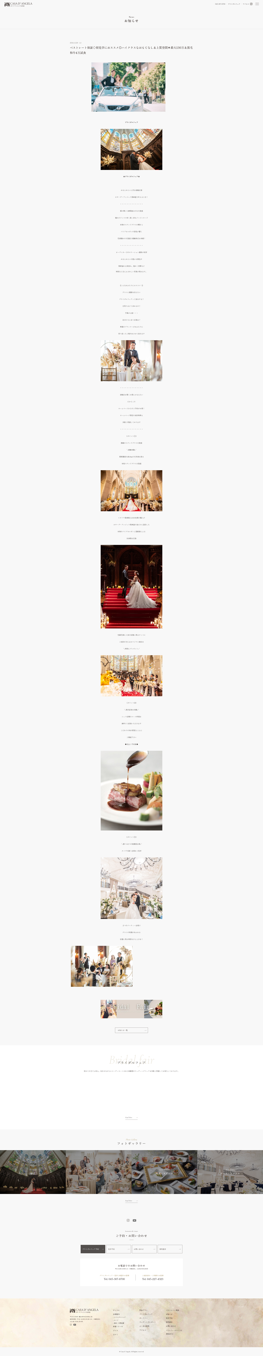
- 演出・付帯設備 (118, 1323)
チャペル (116, 1310)
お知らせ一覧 (123, 1030)
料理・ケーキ (118, 1326)
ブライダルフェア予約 (90, 1249)
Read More (128, 1117)
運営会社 (169, 1334)
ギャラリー (143, 1318)
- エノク (115, 1320)
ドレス (115, 1330)
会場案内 (116, 1314)
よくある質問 (144, 1326)
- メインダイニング (119, 1317)
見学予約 (111, 1249)
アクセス (246, 4)
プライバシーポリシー (173, 1330)
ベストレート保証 (172, 1310)
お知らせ (169, 1314)
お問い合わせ (139, 1249)
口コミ (115, 1334)
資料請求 (162, 1249)
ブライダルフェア (234, 4)
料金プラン (143, 1310)
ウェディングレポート (147, 1322)
